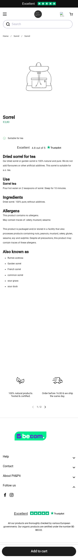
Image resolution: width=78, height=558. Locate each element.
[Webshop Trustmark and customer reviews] (38, 442)
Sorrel (16, 36)
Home (6, 36)
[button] (71, 14)
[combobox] (38, 24)
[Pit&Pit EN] (38, 14)
